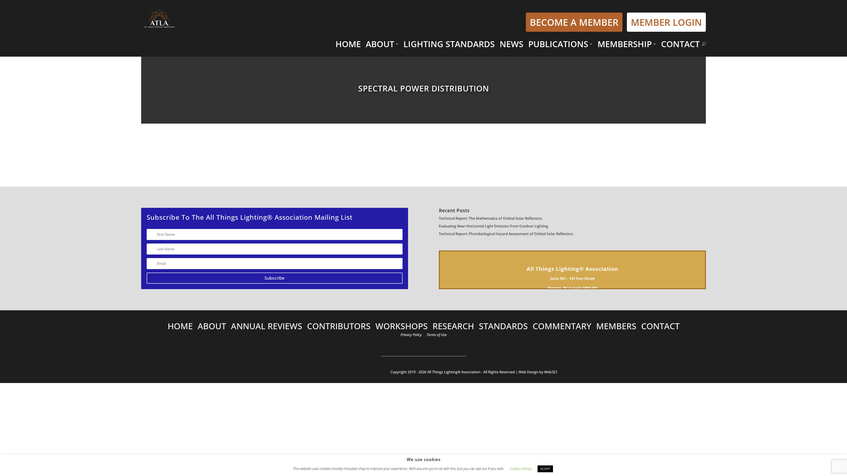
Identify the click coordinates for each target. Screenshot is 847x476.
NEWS (511, 44)
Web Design (528, 372)
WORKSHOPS (401, 326)
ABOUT (380, 44)
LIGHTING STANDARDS (449, 44)
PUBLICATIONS (558, 44)
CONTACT (680, 44)
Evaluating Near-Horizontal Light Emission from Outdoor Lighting (493, 226)
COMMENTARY (562, 326)
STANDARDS (503, 326)
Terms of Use (437, 335)
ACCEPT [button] (545, 469)
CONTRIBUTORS (339, 326)
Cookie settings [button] (521, 468)
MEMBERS (616, 326)
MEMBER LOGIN (666, 22)
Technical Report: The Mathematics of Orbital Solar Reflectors (490, 218)
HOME (348, 44)
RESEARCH (453, 326)
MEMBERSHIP (625, 44)
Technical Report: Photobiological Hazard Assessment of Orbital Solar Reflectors (506, 233)
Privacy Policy (411, 335)
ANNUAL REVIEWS (266, 326)
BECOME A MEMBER (574, 22)
